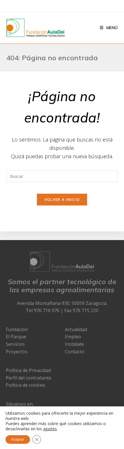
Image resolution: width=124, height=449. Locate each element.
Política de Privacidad (28, 370)
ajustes (50, 428)
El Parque (16, 336)
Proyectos (16, 351)
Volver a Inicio (62, 199)
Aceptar (17, 439)
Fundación (17, 329)
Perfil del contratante (28, 378)
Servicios (15, 344)
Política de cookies (25, 385)
